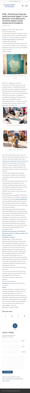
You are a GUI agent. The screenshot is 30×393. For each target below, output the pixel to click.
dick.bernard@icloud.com (15, 1)
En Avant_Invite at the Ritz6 (17, 301)
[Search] (21, 6)
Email (23, 347)
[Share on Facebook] (5, 316)
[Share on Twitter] (12, 316)
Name (23, 341)
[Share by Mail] (24, 316)
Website (23, 351)
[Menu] (25, 6)
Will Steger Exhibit (9, 39)
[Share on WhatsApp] (18, 316)
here (14, 31)
